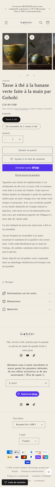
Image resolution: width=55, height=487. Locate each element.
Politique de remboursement (32, 471)
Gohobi (16, 468)
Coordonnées (39, 481)
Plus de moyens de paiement (27, 175)
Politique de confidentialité (18, 476)
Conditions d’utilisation (41, 476)
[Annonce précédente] (5, 9)
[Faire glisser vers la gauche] (21, 75)
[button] (6, 22)
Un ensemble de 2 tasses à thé (21, 126)
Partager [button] (9, 282)
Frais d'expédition (21, 109)
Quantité (6, 133)
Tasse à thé (11, 119)
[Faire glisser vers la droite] (34, 75)
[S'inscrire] (45, 383)
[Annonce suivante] (49, 9)
